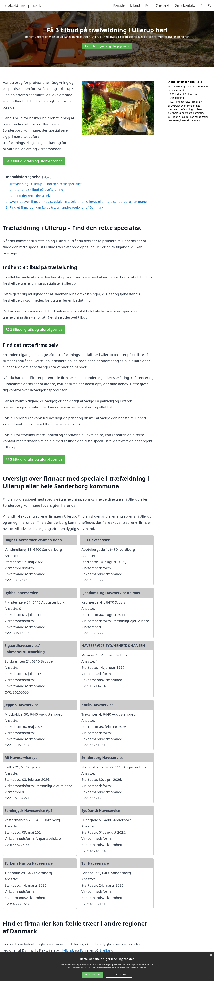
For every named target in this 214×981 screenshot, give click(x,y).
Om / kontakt (184, 5)
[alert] (107, 966)
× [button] (211, 955)
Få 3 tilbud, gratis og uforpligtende (107, 46)
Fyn (148, 5)
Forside (119, 5)
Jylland (135, 5)
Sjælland (162, 5)
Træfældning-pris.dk (22, 5)
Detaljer (142, 967)
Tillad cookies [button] (92, 974)
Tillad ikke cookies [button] (119, 974)
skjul (47, 177)
